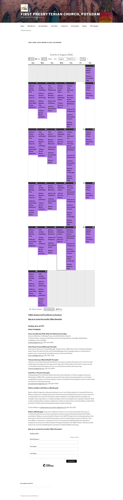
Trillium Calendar (26, 30)
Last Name (33, 453)
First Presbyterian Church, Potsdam (60, 14)
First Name (33, 446)
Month (44, 59)
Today (83, 59)
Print (59, 309)
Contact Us (64, 26)
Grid (31, 59)
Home (22, 26)
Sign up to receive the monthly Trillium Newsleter (45, 319)
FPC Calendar (94, 26)
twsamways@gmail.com (36, 368)
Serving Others (43, 26)
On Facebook (75, 26)
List (37, 59)
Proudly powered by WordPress (29, 496)
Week (50, 59)
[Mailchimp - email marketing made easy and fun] (48, 466)
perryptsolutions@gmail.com (38, 384)
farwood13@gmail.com (36, 355)
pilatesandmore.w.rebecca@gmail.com (53, 407)
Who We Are (31, 26)
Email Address (35, 439)
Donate (84, 26)
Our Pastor (54, 26)
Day (55, 59)
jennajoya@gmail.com (35, 342)
